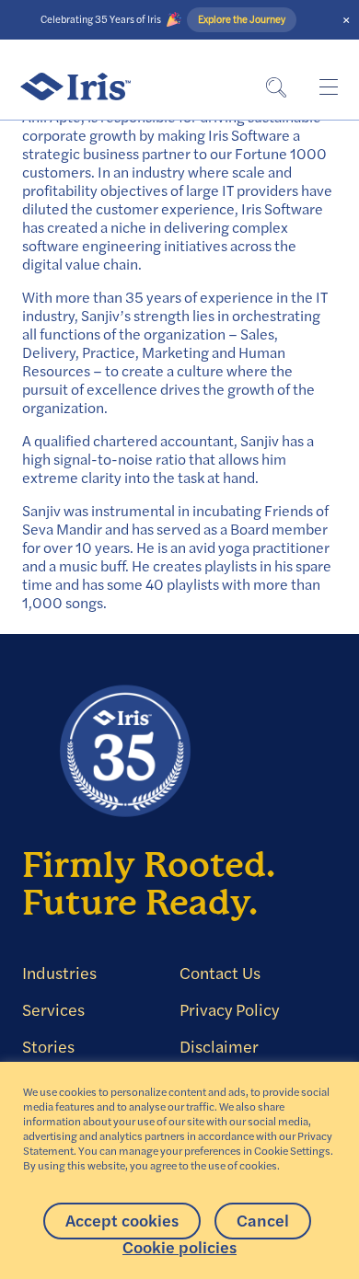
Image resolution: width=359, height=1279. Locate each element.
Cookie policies (179, 1247)
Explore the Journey (240, 19)
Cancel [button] (263, 1220)
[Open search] (276, 87)
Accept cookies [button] (122, 1220)
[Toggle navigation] (327, 86)
